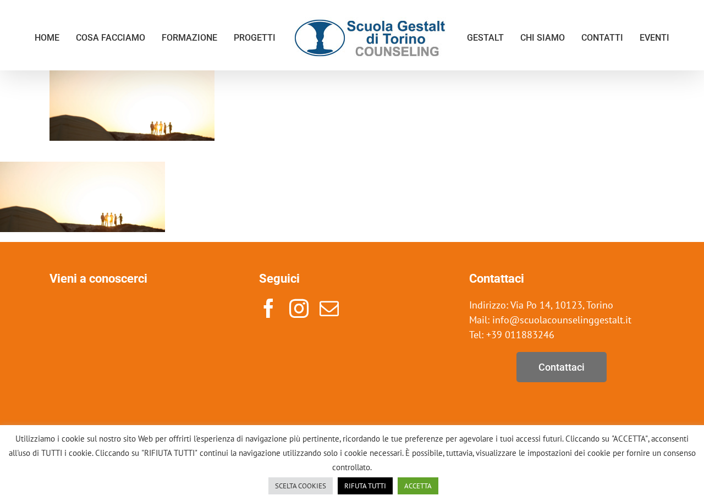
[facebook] (268, 308)
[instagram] (299, 308)
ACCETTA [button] (418, 486)
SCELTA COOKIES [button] (300, 486)
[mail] (329, 308)
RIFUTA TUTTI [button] (365, 486)
